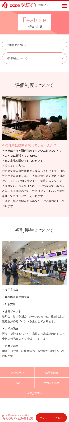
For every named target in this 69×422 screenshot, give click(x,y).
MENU (64, 6)
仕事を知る (51, 372)
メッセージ (17, 372)
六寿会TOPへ (34, 393)
